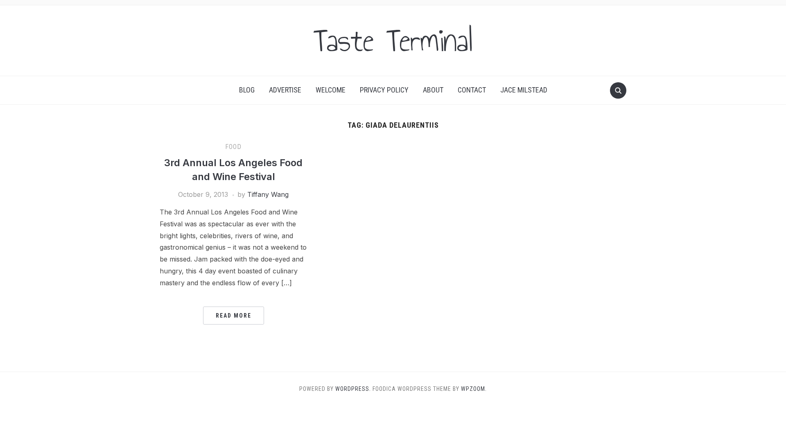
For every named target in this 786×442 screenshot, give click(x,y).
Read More (233, 315)
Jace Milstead (523, 90)
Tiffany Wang (268, 194)
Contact (472, 90)
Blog (247, 90)
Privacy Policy (384, 90)
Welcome (331, 90)
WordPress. (353, 389)
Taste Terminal (393, 40)
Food (233, 147)
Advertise (285, 90)
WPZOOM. (474, 389)
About (433, 90)
